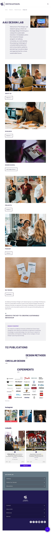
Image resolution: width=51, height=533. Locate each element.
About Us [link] (8, 97)
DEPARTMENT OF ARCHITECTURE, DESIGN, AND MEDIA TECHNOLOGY (13, 4)
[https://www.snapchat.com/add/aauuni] (45, 522)
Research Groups (18, 9)
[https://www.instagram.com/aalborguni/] (36, 522)
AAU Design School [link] (10, 169)
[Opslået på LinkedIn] (15, 452)
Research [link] (8, 135)
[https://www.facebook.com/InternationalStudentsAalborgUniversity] (34, 522)
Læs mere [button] (15, 457)
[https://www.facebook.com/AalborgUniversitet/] (31, 522)
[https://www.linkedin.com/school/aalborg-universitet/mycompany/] (42, 522)
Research (11, 9)
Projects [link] (8, 209)
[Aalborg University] (2, 4)
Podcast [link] (8, 253)
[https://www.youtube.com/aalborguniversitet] (39, 522)
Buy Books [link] (8, 294)
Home (6, 9)
